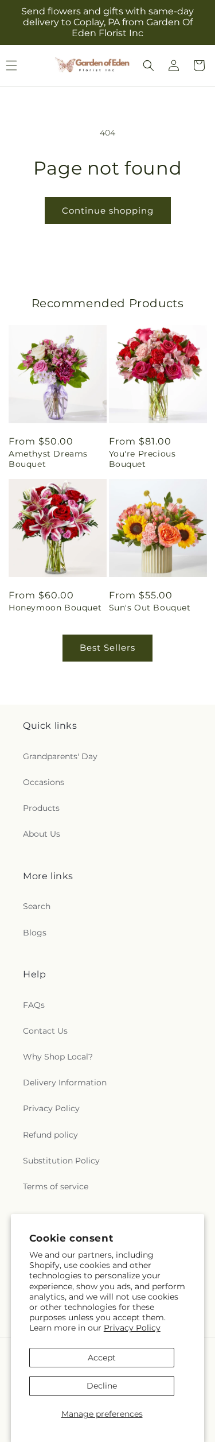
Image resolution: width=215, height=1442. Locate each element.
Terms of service (55, 1186)
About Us (41, 834)
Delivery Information (65, 1082)
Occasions (43, 782)
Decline (102, 1386)
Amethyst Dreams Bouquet (48, 459)
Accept (102, 1357)
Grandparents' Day (60, 756)
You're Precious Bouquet (142, 459)
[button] (148, 65)
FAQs (34, 1005)
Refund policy (50, 1135)
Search (36, 906)
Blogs (34, 932)
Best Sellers (107, 647)
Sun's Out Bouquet (150, 607)
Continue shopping (108, 210)
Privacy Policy (132, 1328)
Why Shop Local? (58, 1056)
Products (41, 808)
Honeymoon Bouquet (55, 607)
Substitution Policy (61, 1160)
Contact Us (45, 1031)
